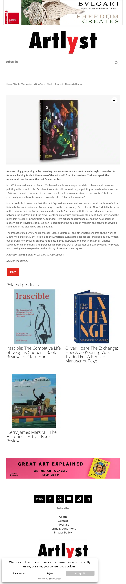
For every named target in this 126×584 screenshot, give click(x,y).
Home (9, 83)
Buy (13, 272)
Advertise (63, 524)
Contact (63, 521)
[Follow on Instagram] (79, 499)
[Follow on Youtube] (69, 499)
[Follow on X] (60, 499)
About (63, 517)
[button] (116, 63)
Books (17, 83)
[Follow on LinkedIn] (88, 499)
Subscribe (12, 61)
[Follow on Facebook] (50, 499)
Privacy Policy (63, 532)
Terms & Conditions (63, 528)
